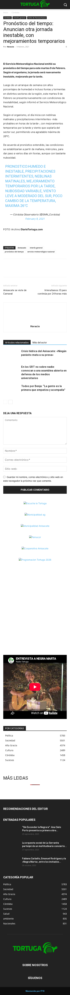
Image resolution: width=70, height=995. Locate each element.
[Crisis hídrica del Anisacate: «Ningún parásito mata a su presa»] (11, 355)
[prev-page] (5, 402)
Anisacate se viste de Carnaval (15, 292)
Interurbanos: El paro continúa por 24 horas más (52, 292)
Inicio (5, 12)
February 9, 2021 (35, 218)
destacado (22, 247)
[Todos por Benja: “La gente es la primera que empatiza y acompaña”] (11, 390)
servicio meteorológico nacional (41, 251)
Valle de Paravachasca (37, 18)
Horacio (10, 46)
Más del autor (40, 342)
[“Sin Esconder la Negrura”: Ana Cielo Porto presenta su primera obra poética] (11, 831)
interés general (19, 18)
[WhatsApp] (21, 54)
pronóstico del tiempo (14, 251)
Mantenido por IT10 (35, 991)
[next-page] (10, 402)
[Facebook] (6, 54)
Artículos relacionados (17, 342)
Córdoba (15, 12)
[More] (29, 54)
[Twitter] (14, 54)
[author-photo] (35, 321)
